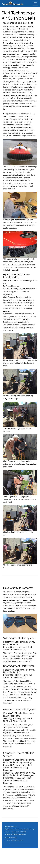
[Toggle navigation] (35, 3)
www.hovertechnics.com (11, 837)
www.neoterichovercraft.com (18, 834)
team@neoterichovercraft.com (15, 840)
